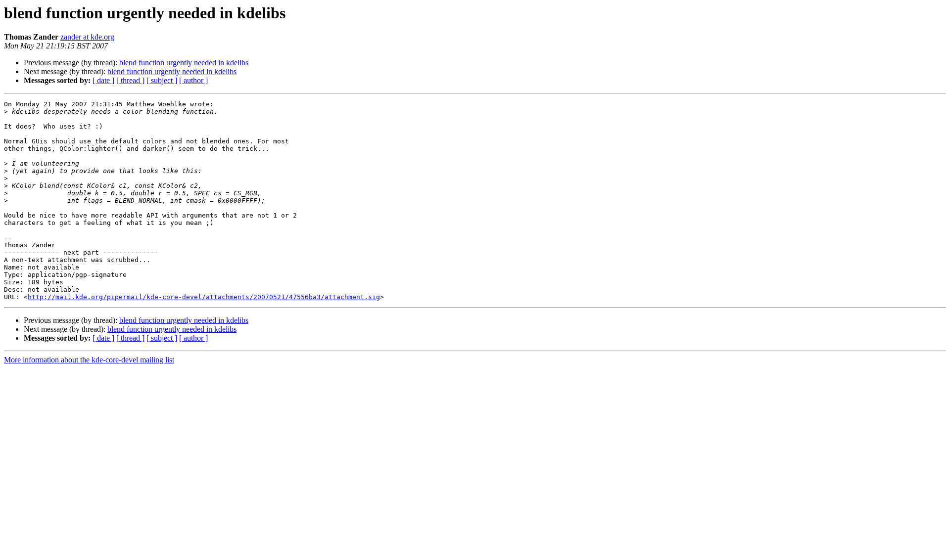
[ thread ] (130, 80)
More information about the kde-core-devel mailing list (89, 360)
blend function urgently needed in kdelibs (183, 62)
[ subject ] (161, 80)
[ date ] (103, 80)
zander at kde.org (87, 37)
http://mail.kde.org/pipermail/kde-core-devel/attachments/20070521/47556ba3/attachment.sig (204, 297)
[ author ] (193, 80)
